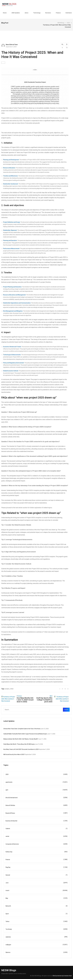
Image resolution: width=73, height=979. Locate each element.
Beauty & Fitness (36, 813)
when (11, 689)
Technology (36, 13)
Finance (58, 13)
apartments (36, 782)
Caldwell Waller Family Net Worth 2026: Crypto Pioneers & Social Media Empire (25, 734)
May (36, 898)
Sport (36, 913)
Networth (36, 906)
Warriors (36, 952)
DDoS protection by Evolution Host (62, 975)
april (36, 790)
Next (51, 696)
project (7, 689)
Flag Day (36, 867)
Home (5, 13)
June (36, 882)
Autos (26, 13)
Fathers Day (36, 851)
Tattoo (36, 921)
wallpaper (36, 944)
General (36, 875)
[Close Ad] (36, 978)
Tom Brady (36, 929)
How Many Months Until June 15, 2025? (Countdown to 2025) (25, 700)
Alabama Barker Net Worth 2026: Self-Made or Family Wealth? (20, 739)
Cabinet (36, 828)
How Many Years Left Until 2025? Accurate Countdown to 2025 (21, 749)
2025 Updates (16, 13)
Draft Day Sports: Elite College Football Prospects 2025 (44, 700)
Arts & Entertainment (36, 797)
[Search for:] (29, 710)
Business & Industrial (36, 821)
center (36, 836)
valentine (36, 937)
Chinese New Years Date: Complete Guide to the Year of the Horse (21, 728)
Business (48, 13)
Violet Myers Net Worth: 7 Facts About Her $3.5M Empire (19, 744)
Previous (19, 696)
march (36, 890)
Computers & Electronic (36, 844)
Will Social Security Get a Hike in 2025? (14, 754)
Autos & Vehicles (36, 805)
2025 (36, 774)
